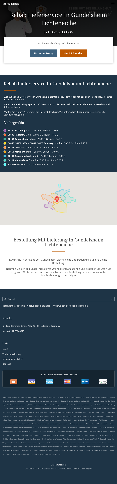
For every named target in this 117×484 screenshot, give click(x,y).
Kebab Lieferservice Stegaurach (33, 443)
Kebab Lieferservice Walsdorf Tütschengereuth (59, 439)
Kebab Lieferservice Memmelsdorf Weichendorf (90, 420)
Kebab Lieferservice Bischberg (29, 439)
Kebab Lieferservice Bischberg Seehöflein (81, 435)
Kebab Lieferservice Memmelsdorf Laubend (18, 420)
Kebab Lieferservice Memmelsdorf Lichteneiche (95, 416)
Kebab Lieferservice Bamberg (81, 405)
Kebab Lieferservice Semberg (104, 405)
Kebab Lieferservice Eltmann (97, 446)
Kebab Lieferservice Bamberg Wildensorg (21, 405)
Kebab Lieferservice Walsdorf (88, 439)
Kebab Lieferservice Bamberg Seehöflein (76, 401)
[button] (113, 4)
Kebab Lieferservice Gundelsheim (63, 416)
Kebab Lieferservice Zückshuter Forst (72, 412)
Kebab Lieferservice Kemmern (97, 397)
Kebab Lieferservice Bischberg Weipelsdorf (58, 431)
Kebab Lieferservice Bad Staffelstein (70, 397)
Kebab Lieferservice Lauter (52, 446)
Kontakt (6, 363)
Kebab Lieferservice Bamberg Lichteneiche (53, 405)
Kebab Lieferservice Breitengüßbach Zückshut (80, 427)
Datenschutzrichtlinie (13, 305)
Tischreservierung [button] (43, 53)
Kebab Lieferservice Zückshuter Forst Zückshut (37, 412)
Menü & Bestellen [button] (73, 53)
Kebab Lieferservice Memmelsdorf (47, 427)
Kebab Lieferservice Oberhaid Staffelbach (50, 409)
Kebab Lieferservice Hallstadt (44, 397)
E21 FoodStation (11, 3)
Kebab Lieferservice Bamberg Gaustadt (44, 401)
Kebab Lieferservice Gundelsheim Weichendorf (31, 416)
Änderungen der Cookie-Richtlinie (70, 305)
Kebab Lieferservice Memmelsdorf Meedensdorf (88, 424)
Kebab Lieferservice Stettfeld (74, 446)
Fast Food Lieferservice (21, 454)
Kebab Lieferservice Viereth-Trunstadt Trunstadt (65, 443)
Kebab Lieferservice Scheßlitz (97, 450)
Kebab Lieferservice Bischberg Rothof (49, 435)
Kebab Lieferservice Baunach (28, 431)
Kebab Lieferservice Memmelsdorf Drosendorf (49, 424)
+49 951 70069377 (15, 331)
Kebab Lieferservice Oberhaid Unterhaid (18, 409)
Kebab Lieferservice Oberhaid (79, 409)
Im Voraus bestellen (12, 359)
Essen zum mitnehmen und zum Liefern (46, 454)
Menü (5, 349)
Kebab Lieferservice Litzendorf (72, 450)
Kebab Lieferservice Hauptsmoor (46, 450)
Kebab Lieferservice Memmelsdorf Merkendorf (54, 420)
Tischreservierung (11, 354)
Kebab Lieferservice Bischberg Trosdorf (92, 431)
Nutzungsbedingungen (39, 305)
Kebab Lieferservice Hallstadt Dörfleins (16, 397)
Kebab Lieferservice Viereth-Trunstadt (26, 446)
